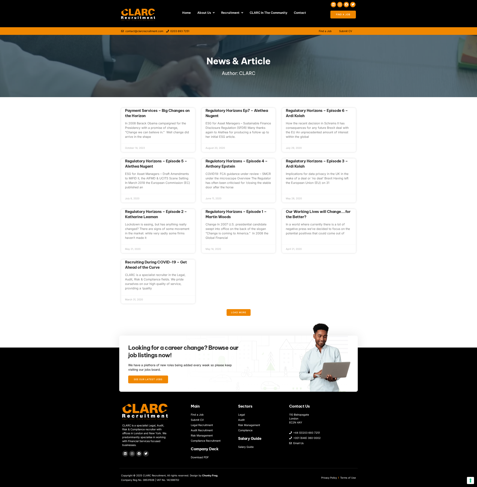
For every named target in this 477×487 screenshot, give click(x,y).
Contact (300, 13)
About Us (204, 13)
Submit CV (345, 31)
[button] (239, 312)
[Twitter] (353, 4)
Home (186, 13)
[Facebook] (346, 4)
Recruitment (230, 13)
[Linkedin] (333, 4)
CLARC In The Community (268, 13)
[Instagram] (340, 4)
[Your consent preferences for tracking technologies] (470, 480)
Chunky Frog (209, 475)
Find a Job (325, 31)
